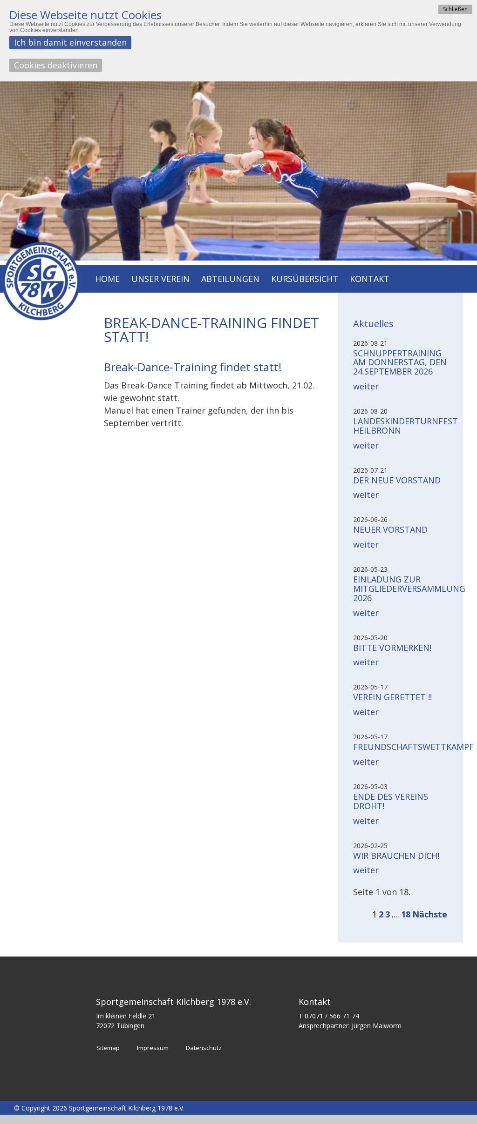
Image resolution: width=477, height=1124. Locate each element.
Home (107, 279)
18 (405, 914)
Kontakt (369, 279)
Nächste (429, 914)
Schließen (455, 9)
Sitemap (108, 1048)
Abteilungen (230, 279)
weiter (366, 386)
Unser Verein (160, 279)
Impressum (153, 1048)
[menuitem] (107, 279)
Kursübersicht (304, 279)
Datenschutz (204, 1048)
